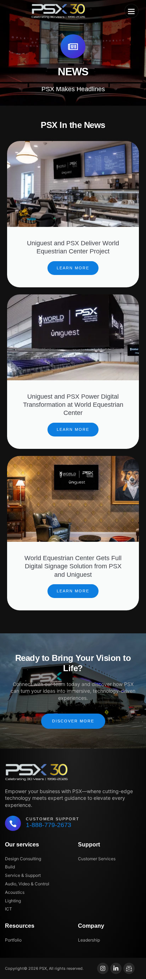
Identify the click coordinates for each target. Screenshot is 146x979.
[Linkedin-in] (116, 968)
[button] (131, 11)
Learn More (73, 268)
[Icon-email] (129, 968)
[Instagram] (102, 968)
